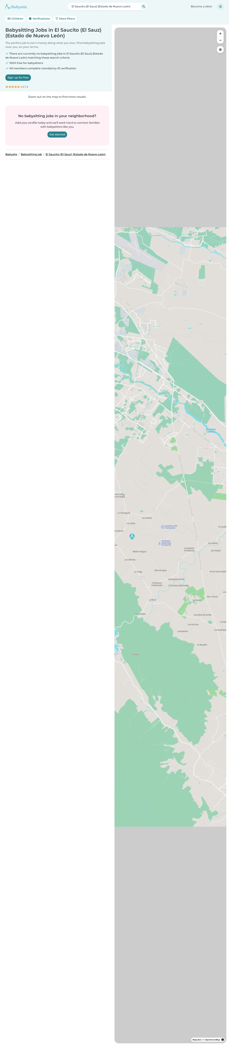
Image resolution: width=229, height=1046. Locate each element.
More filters (67, 18)
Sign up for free (18, 77)
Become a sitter (201, 6)
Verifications (41, 18)
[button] (132, 536)
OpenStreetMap (212, 1039)
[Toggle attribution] (223, 1040)
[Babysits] (16, 6)
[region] (170, 535)
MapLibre (197, 1039)
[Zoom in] (220, 33)
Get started (57, 134)
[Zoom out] (220, 40)
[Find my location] (220, 49)
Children (17, 18)
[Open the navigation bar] (220, 6)
